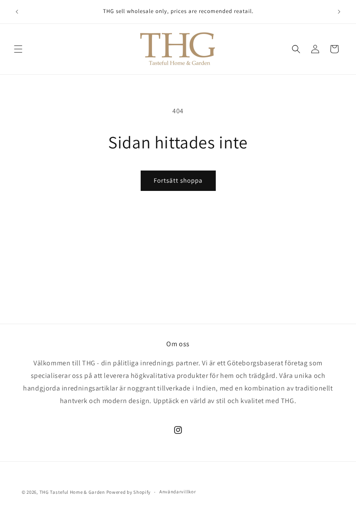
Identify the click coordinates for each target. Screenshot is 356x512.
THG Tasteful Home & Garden (72, 492)
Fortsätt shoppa (178, 180)
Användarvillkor (177, 492)
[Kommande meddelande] (339, 11)
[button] (18, 49)
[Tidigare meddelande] (16, 11)
